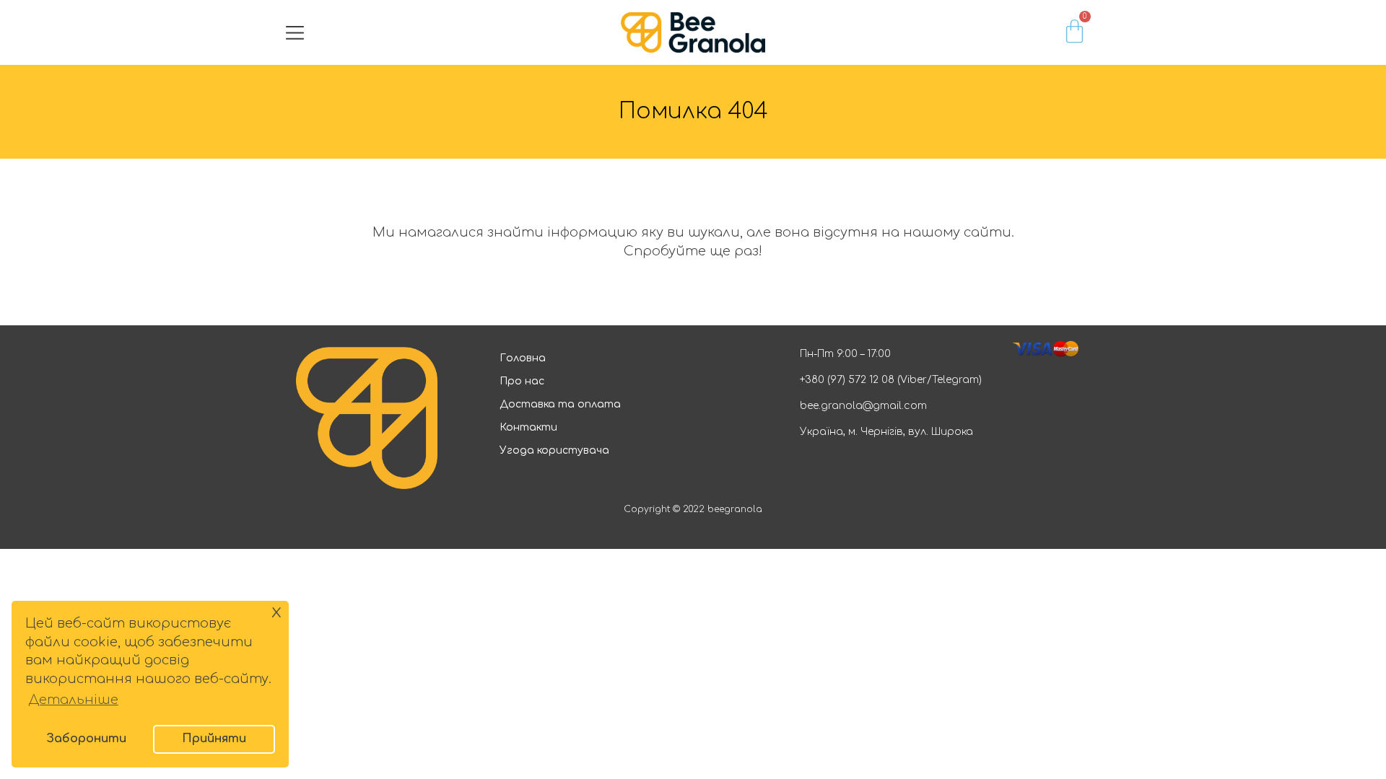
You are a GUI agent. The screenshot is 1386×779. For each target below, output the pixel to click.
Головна (523, 358)
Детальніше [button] (73, 699)
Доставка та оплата (560, 404)
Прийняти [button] (214, 738)
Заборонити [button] (86, 738)
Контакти (528, 427)
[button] (295, 32)
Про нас (522, 381)
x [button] (276, 611)
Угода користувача (554, 450)
